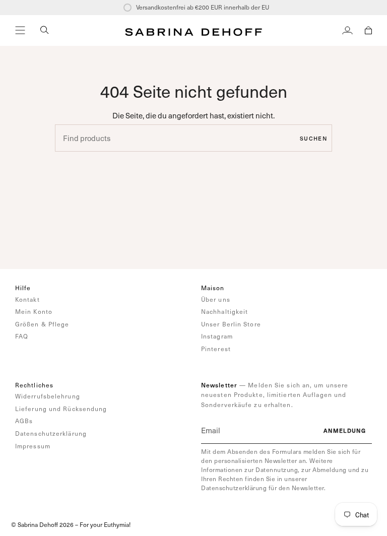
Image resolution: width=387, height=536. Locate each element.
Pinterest (216, 348)
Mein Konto (33, 311)
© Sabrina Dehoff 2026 (42, 524)
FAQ (21, 336)
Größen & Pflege (42, 323)
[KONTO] (347, 30)
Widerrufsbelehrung (47, 395)
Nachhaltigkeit (224, 311)
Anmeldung (345, 430)
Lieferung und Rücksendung (61, 408)
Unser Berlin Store (231, 323)
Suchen (313, 138)
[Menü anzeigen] (20, 30)
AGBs (24, 420)
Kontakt (27, 299)
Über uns (215, 299)
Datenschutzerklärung (51, 433)
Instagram (217, 336)
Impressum (32, 445)
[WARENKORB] (368, 30)
